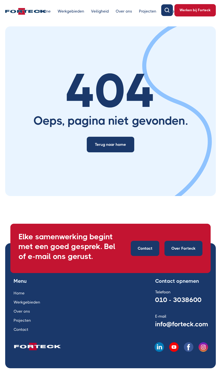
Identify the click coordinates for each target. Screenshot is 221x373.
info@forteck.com (181, 324)
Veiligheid (100, 11)
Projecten (147, 11)
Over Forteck (183, 248)
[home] (25, 11)
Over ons (124, 11)
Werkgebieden (71, 11)
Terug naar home (110, 144)
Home (45, 11)
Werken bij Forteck (195, 10)
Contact (145, 248)
